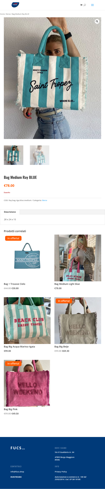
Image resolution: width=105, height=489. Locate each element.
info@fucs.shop (17, 471)
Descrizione (10, 211)
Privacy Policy (61, 471)
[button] (97, 21)
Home (2, 14)
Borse (8, 14)
